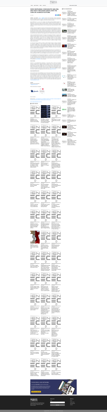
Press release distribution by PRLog (36, 101)
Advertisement (72, 403)
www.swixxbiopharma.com (34, 79)
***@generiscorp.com (34, 84)
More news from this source (46, 99)
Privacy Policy (72, 402)
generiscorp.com (53, 68)
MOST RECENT (36, 5)
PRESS (41, 5)
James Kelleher (38, 58)
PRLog (40, 17)
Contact (71, 404)
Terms (71, 400)
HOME (32, 5)
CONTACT (44, 5)
